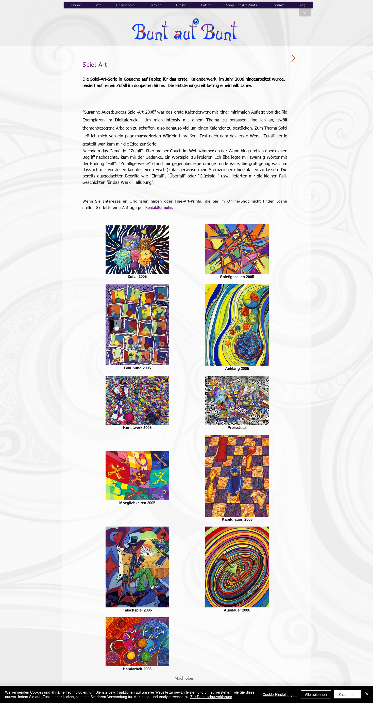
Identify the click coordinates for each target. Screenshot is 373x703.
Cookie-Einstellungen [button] (280, 694)
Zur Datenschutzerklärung (211, 696)
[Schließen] (367, 694)
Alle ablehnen (316, 694)
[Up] (293, 58)
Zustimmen (347, 694)
